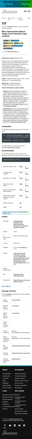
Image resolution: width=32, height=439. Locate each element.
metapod (22, 255)
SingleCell (16, 227)
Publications (5, 404)
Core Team (5, 378)
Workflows (5, 402)
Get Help (4, 409)
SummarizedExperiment (20, 262)
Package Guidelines (20, 373)
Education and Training (8, 395)
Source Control (19, 383)
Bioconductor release (14, 147)
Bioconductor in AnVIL (21, 411)
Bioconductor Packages (21, 413)
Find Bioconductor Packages (20, 397)
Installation (9, 294)
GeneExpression (18, 222)
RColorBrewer (17, 259)
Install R (17, 395)
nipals (27, 258)
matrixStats (17, 255)
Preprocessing (17, 226)
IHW (15, 253)
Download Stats (16, 359)
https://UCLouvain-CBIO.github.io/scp (19, 275)
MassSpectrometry (19, 224)
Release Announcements (22, 381)
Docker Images (19, 409)
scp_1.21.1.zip (15, 306)
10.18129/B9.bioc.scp (13, 51)
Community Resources (8, 406)
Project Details (6, 385)
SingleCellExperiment (19, 261)
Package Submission (20, 376)
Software (22, 227)
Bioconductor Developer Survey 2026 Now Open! (17, 3)
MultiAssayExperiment (20, 258)
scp (10, 28)
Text (20, 207)
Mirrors (4, 381)
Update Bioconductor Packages (20, 405)
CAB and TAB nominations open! (17, 6)
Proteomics (25, 226)
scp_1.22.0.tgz (15, 313)
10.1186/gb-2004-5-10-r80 (18, 122)
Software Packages (20, 18)
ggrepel (23, 253)
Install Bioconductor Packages (20, 401)
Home (3, 18)
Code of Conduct (7, 388)
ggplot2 (18, 253)
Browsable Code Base (21, 385)
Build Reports (18, 388)
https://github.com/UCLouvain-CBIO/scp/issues (22, 280)
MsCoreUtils (22, 256)
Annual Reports (6, 373)
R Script (26, 167)
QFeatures (23, 247)
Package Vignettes (7, 399)
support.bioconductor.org (16, 419)
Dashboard (5, 383)
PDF (20, 203)
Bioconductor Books (8, 397)
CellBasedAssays (18, 221)
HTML (21, 166)
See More (6, 286)
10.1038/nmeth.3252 (10, 106)
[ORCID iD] (23, 78)
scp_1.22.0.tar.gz (16, 300)
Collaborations (6, 376)
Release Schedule (20, 378)
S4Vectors (24, 259)
